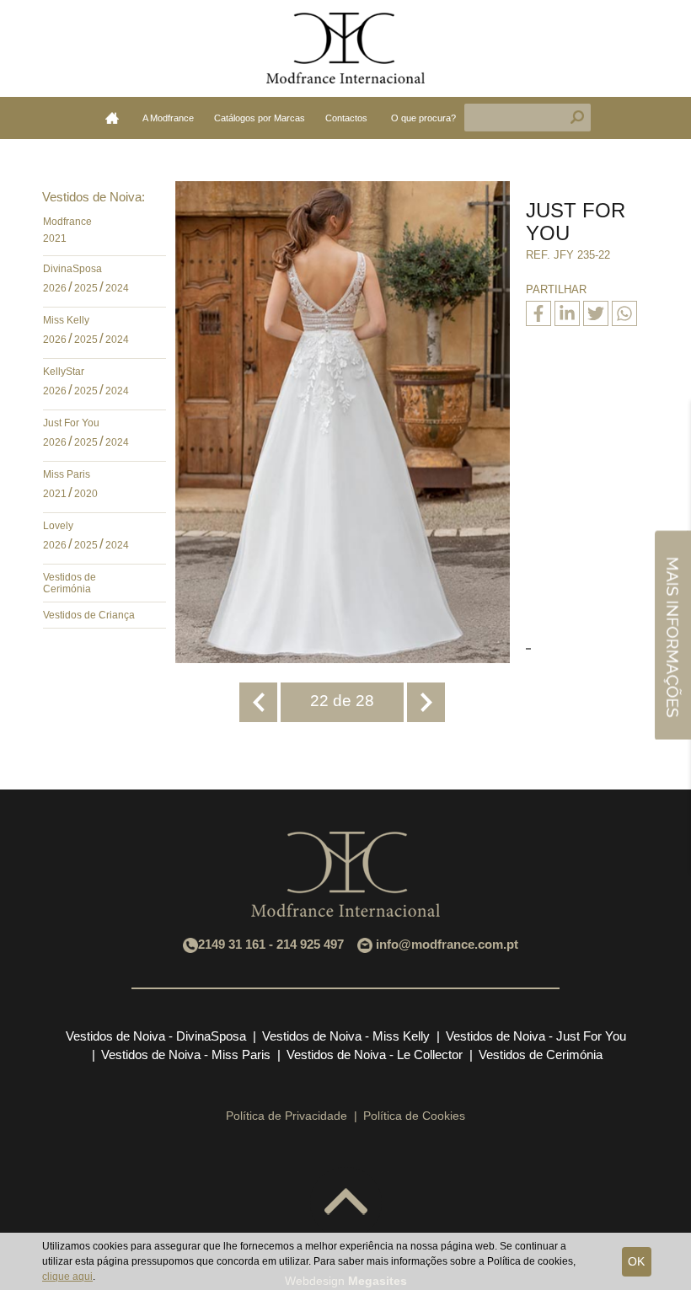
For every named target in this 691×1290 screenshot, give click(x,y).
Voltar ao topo (346, 1203)
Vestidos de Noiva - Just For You (536, 1036)
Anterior (258, 702)
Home (112, 117)
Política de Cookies (414, 1115)
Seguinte (426, 702)
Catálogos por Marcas (259, 118)
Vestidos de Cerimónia (69, 583)
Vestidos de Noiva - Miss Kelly (346, 1036)
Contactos (346, 118)
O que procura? (423, 118)
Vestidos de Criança (89, 615)
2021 (55, 238)
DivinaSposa (72, 269)
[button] (149, 226)
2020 (86, 494)
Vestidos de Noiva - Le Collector (375, 1054)
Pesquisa (577, 117)
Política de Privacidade (286, 1115)
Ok (636, 1261)
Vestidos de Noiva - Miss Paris (186, 1054)
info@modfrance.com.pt (447, 944)
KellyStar (63, 371)
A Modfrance (168, 118)
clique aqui (67, 1276)
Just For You (71, 423)
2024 (117, 288)
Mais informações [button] (672, 634)
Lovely (58, 526)
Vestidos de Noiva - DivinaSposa (156, 1036)
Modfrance (67, 221)
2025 (86, 288)
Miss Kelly (66, 320)
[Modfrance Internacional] (345, 48)
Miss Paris (66, 474)
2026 (55, 288)
